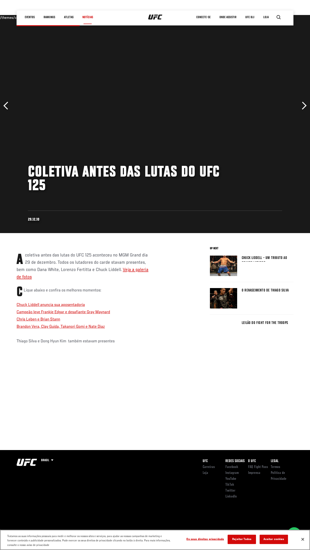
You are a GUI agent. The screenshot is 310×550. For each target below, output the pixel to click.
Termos (275, 467)
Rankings (49, 17)
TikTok (229, 485)
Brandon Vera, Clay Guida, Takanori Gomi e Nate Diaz (61, 326)
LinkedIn (231, 497)
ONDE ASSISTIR (227, 17)
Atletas (69, 17)
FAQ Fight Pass (258, 467)
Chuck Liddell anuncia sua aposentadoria (51, 305)
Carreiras (209, 467)
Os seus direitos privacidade (205, 539)
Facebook (231, 467)
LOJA (266, 17)
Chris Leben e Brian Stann (38, 319)
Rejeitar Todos (241, 539)
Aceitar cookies (273, 539)
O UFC (252, 461)
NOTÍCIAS (87, 17)
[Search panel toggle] (278, 17)
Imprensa (254, 473)
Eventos (30, 17)
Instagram (232, 473)
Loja (205, 473)
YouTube (230, 479)
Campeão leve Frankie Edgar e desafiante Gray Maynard (63, 312)
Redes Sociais (235, 461)
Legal (274, 461)
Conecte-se (203, 17)
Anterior (7, 106)
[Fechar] (303, 539)
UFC (205, 461)
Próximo (303, 106)
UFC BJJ (249, 17)
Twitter (230, 491)
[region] (155, 540)
